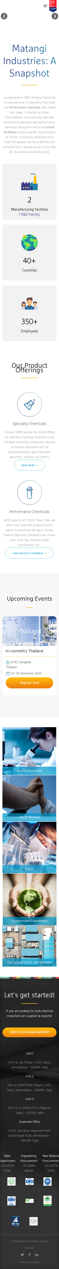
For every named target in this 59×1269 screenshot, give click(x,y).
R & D (6, 824)
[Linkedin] (36, 1254)
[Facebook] (29, 1254)
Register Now (29, 682)
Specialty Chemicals (29, 424)
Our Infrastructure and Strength (23, 927)
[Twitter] (22, 1254)
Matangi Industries (28, 1241)
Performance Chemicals (24, 107)
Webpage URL (29, 798)
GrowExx (35, 1262)
